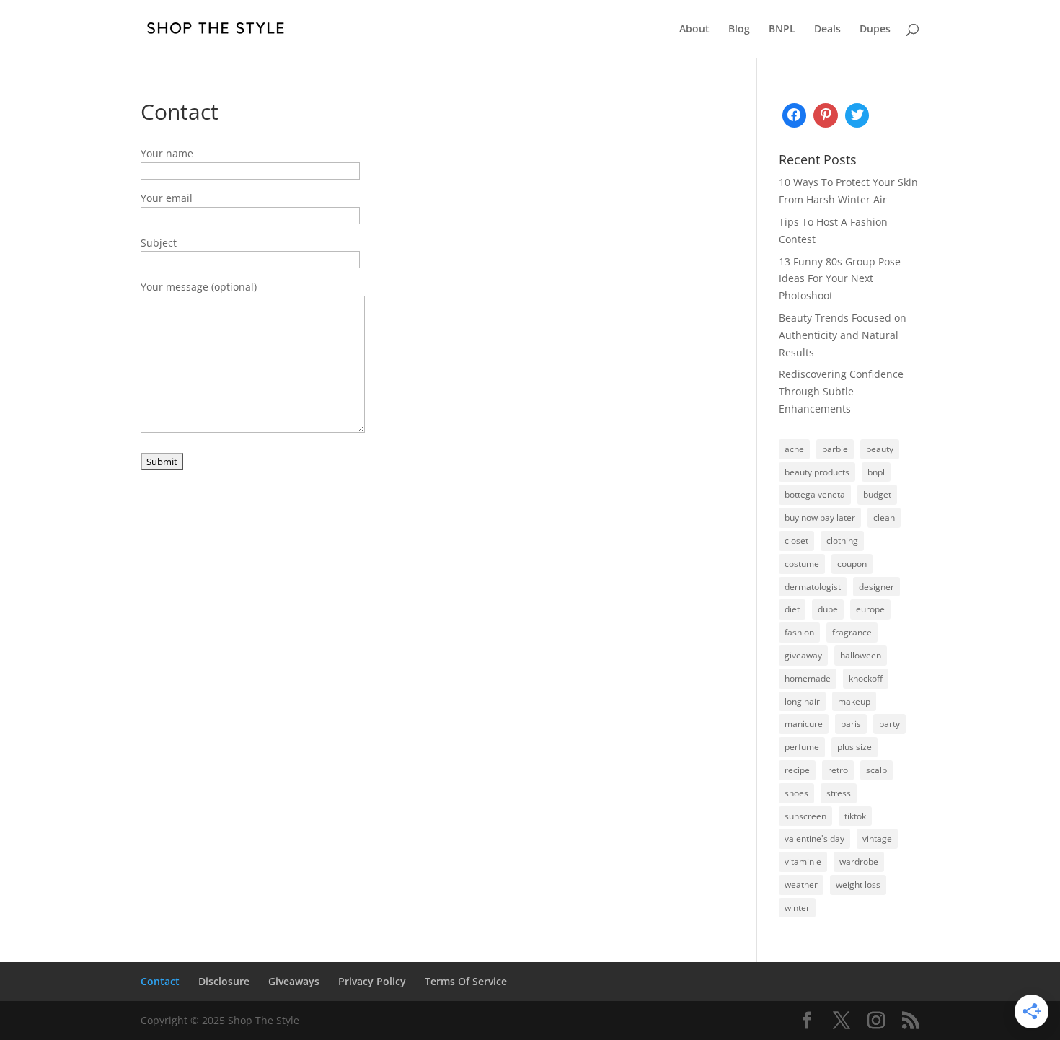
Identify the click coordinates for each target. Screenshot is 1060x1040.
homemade (808, 678)
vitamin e (803, 861)
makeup (854, 701)
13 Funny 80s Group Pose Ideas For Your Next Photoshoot (840, 279)
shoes (796, 793)
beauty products (817, 472)
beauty (879, 449)
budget (877, 494)
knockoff (866, 678)
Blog (739, 29)
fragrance (852, 632)
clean (884, 517)
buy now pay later (820, 517)
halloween (860, 655)
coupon (852, 564)
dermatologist (813, 587)
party (889, 724)
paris (851, 724)
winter (797, 908)
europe (870, 609)
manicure (804, 724)
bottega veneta (815, 494)
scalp (876, 770)
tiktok (855, 816)
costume (802, 564)
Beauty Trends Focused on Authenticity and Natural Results (842, 335)
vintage (877, 838)
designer (876, 587)
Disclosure (223, 981)
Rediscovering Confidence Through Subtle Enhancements (841, 391)
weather (801, 884)
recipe (797, 770)
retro (838, 770)
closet (796, 540)
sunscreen (805, 816)
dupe (828, 609)
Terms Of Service (466, 981)
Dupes (875, 29)
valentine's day (814, 838)
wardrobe (858, 861)
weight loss (858, 884)
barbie (835, 449)
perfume (802, 747)
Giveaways (293, 981)
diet (792, 609)
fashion (799, 632)
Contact (160, 981)
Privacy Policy (372, 981)
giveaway (803, 655)
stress (838, 793)
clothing (842, 540)
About (694, 29)
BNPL (782, 29)
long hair (802, 701)
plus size (854, 747)
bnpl (876, 472)
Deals (827, 29)
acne (794, 449)
